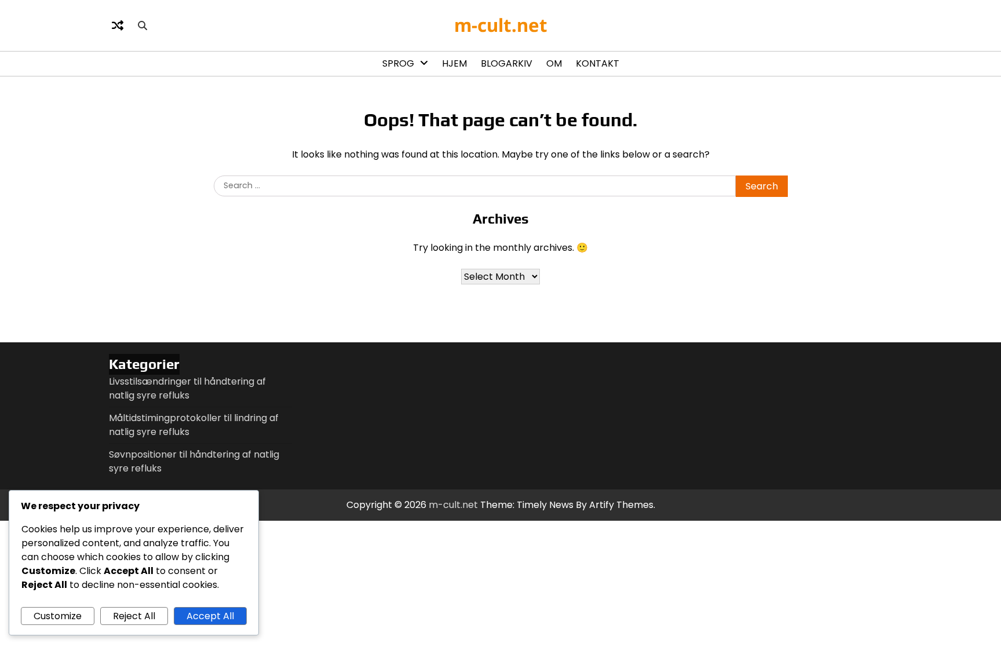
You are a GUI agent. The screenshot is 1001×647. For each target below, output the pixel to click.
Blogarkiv (506, 63)
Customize (58, 616)
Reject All (134, 616)
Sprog (398, 63)
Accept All (210, 616)
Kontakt (597, 63)
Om (554, 63)
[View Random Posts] (117, 25)
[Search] (142, 25)
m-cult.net (500, 25)
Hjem (454, 63)
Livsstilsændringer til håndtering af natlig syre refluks (187, 388)
